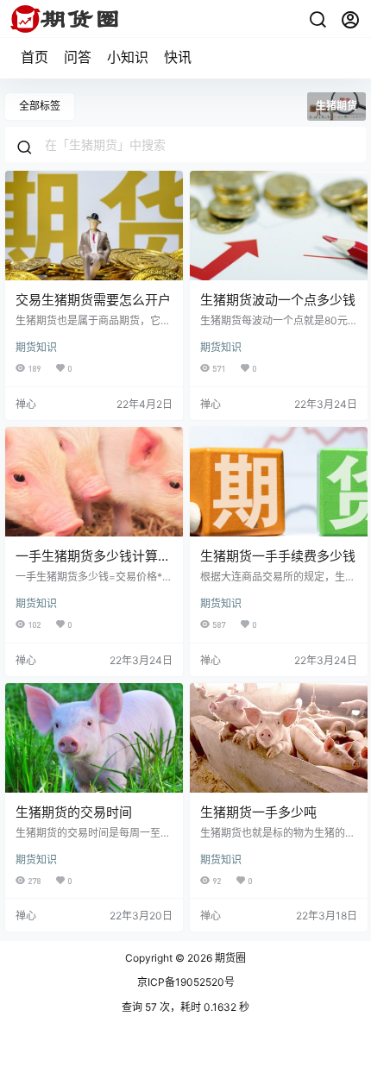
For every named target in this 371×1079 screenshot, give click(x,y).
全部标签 (39, 105)
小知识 (127, 57)
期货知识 (36, 347)
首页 (34, 57)
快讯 (178, 57)
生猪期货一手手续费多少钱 (277, 556)
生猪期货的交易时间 (74, 812)
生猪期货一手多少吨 (258, 812)
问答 (77, 57)
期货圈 (229, 957)
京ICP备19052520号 (186, 981)
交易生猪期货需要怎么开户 (93, 300)
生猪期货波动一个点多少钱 (277, 300)
